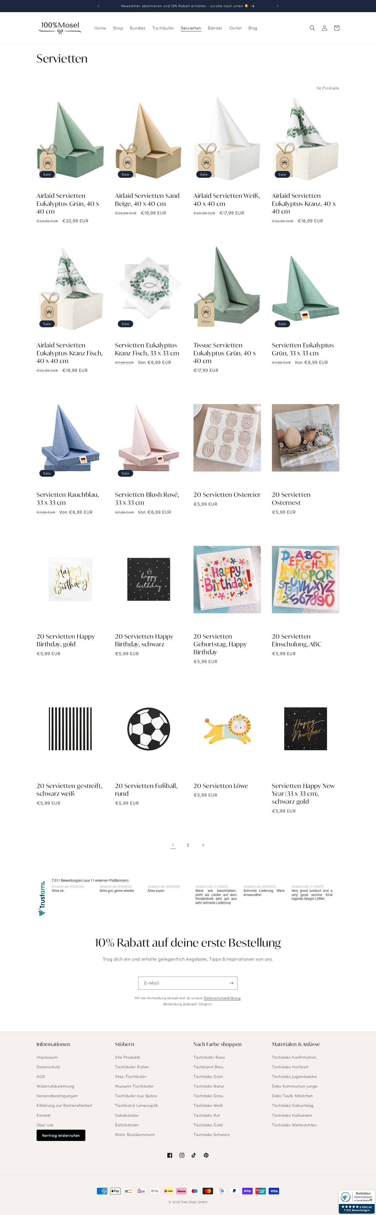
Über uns (45, 1124)
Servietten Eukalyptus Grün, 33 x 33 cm (303, 349)
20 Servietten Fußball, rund (146, 790)
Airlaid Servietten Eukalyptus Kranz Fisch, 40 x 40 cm (70, 353)
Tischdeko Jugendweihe (294, 1076)
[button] (312, 28)
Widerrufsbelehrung (56, 1086)
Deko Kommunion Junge (295, 1086)
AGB (41, 1076)
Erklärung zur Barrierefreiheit (64, 1105)
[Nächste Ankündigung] (278, 6)
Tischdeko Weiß (208, 1105)
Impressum (47, 1057)
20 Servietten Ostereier (227, 494)
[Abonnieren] (231, 983)
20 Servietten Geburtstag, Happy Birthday (220, 644)
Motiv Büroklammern (135, 1134)
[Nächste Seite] (203, 845)
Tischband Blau (208, 1066)
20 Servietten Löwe (221, 786)
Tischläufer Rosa (209, 1057)
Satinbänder (127, 1124)
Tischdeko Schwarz (212, 1134)
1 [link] (173, 845)
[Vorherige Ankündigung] (98, 6)
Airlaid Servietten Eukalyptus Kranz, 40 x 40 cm (304, 203)
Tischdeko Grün (208, 1076)
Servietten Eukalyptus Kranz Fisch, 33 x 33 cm (147, 349)
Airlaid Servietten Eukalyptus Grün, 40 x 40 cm (68, 203)
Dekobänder (127, 1115)
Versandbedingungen (57, 1095)
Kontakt (44, 1115)
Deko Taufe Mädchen (292, 1095)
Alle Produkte (127, 1057)
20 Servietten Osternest (291, 498)
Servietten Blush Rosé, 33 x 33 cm (147, 498)
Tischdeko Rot (207, 1115)
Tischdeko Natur (209, 1086)
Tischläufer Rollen (132, 1066)
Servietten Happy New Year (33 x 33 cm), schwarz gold (303, 793)
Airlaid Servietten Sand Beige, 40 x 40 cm (147, 200)
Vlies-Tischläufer (130, 1076)
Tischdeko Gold (208, 1124)
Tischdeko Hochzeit (290, 1066)
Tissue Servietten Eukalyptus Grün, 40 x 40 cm (225, 353)
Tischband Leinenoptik (136, 1105)
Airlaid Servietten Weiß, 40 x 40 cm (227, 200)
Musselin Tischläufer (134, 1086)
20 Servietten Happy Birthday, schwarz (144, 640)
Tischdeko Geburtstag (293, 1105)
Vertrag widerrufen (61, 1135)
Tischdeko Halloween (292, 1115)
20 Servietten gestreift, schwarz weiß (69, 790)
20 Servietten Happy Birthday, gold (66, 640)
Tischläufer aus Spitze (136, 1095)
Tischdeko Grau (208, 1095)
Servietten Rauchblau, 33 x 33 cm (68, 498)
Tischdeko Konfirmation (294, 1057)
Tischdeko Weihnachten (294, 1124)
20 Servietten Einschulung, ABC (297, 640)
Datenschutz (48, 1066)
